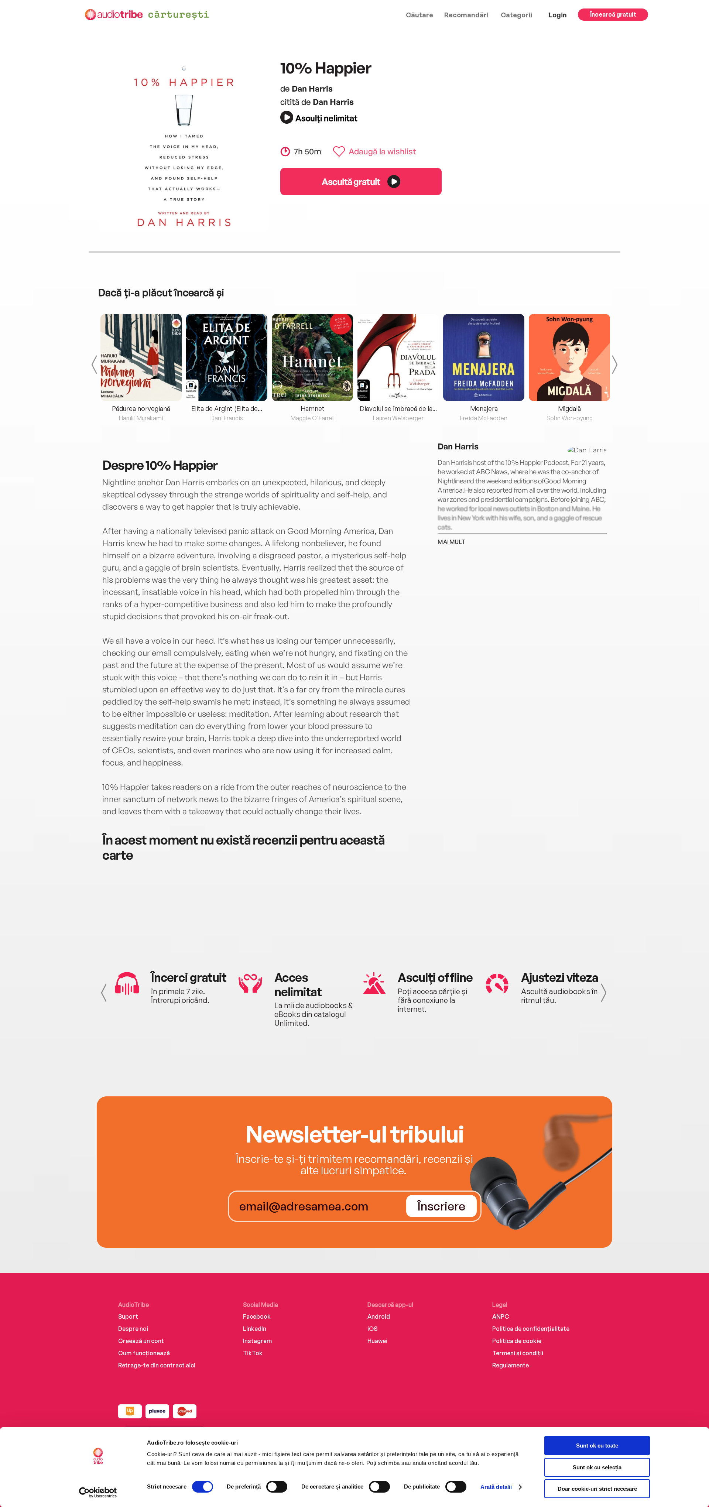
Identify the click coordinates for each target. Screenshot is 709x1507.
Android (378, 1316)
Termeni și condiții (517, 1353)
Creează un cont (141, 1341)
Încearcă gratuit (613, 14)
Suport (128, 1316)
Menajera (484, 408)
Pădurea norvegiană (141, 408)
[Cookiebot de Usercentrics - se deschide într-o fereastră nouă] (98, 1492)
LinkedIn (254, 1328)
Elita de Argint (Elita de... (226, 408)
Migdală (569, 408)
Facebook (257, 1316)
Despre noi (133, 1328)
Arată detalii (496, 1487)
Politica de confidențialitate (530, 1328)
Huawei (377, 1341)
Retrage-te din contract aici (156, 1365)
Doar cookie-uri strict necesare (597, 1489)
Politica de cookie (516, 1341)
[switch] (276, 1487)
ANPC (500, 1316)
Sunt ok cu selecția (597, 1467)
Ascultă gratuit (351, 181)
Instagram (257, 1341)
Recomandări (466, 14)
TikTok (253, 1353)
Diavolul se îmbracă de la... (398, 408)
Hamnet (313, 408)
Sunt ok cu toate (597, 1445)
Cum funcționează (144, 1353)
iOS (372, 1328)
